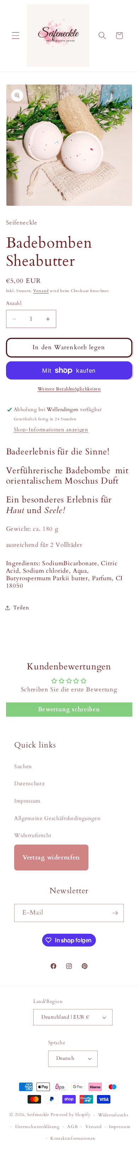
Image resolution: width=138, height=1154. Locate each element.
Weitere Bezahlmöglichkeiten (69, 389)
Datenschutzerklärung (37, 1126)
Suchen (23, 766)
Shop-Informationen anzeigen (51, 429)
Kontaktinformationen (72, 1138)
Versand (40, 290)
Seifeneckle (38, 1115)
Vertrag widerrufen (51, 857)
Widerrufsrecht (32, 835)
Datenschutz (29, 783)
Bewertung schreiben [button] (69, 709)
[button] (15, 35)
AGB (72, 1126)
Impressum (27, 801)
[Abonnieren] (115, 913)
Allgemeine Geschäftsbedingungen (57, 818)
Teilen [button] (21, 607)
